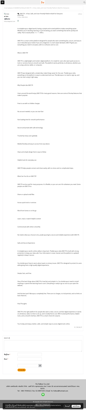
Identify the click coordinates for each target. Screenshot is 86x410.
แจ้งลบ (80, 14)
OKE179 (36, 33)
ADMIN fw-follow (20, 8)
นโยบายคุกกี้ (32, 407)
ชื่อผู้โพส (7, 354)
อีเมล (6, 359)
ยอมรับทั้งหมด (76, 406)
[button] (84, 2)
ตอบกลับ (22, 370)
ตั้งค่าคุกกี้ (67, 406)
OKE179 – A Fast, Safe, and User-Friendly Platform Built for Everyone (47, 8)
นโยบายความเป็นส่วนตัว (20, 407)
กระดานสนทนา (8, 8)
